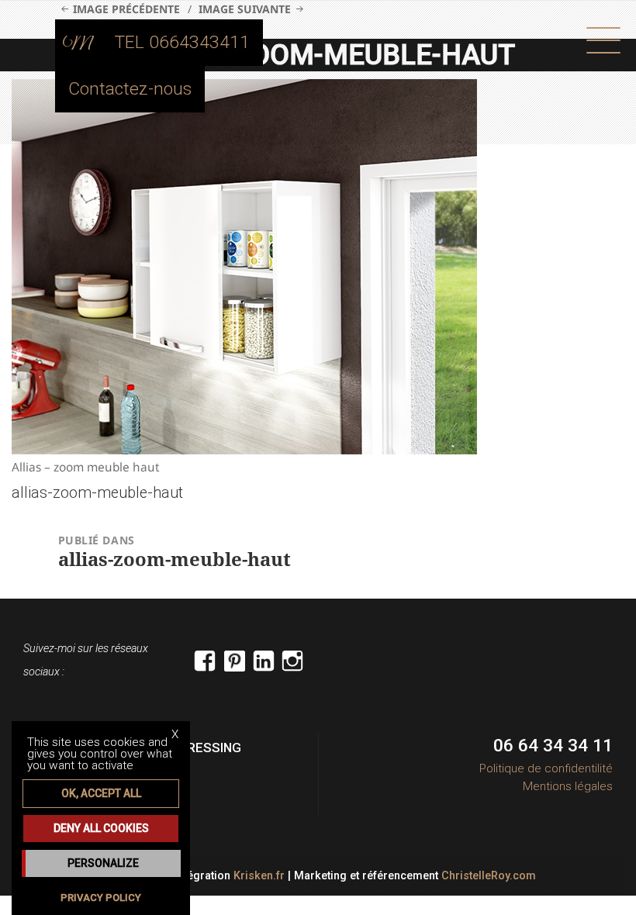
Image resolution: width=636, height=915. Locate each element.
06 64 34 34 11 (553, 745)
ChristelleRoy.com (488, 875)
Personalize (103, 863)
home (78, 42)
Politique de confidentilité (546, 768)
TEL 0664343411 (182, 42)
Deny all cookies (101, 828)
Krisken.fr (259, 875)
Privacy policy (100, 897)
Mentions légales (568, 786)
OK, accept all (101, 793)
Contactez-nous (130, 88)
